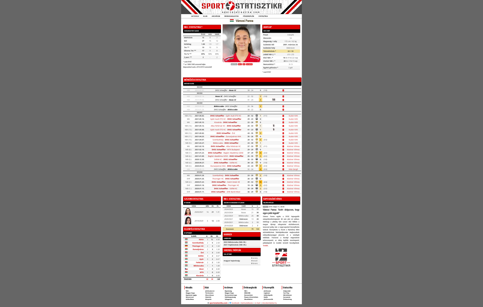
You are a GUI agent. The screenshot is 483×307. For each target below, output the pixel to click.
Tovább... (266, 245)
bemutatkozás (247, 303)
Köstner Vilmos (293, 146)
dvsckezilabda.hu (269, 303)
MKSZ (240, 64)
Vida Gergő (293, 169)
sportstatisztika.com (219, 303)
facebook (249, 64)
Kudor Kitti (293, 116)
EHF (244, 64)
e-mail (257, 303)
